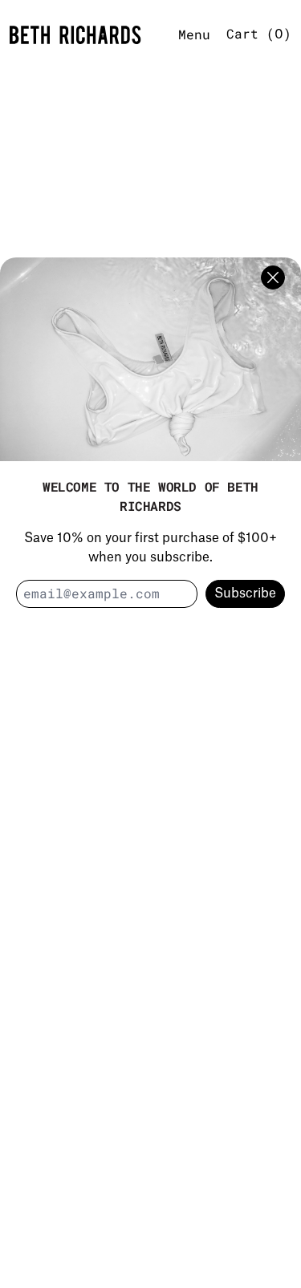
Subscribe (245, 593)
